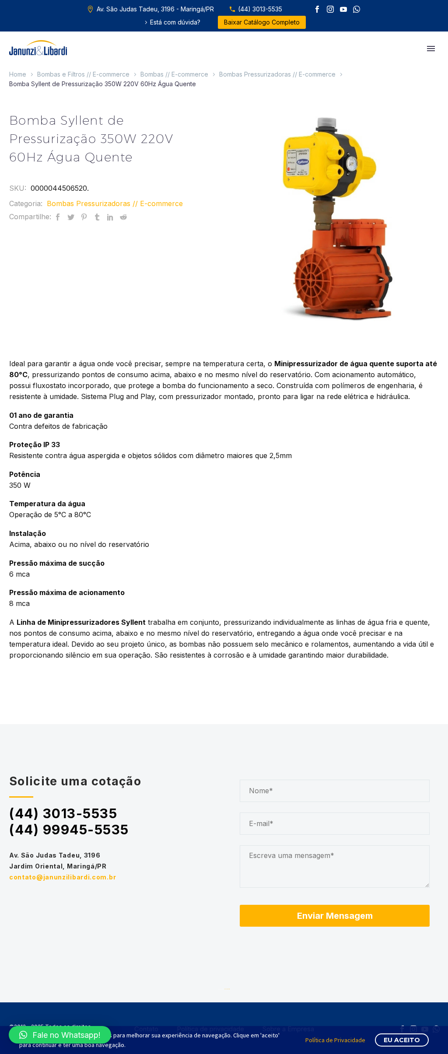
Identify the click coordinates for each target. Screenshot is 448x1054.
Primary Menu (431, 48)
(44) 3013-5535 (260, 9)
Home (17, 74)
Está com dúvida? (175, 22)
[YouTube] (343, 9)
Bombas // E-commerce (174, 74)
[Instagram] (330, 9)
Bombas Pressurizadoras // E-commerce (277, 74)
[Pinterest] (84, 216)
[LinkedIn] (110, 216)
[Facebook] (317, 9)
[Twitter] (70, 216)
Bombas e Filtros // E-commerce (83, 74)
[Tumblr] (97, 216)
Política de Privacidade (335, 1040)
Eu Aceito (402, 1040)
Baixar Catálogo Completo (262, 22)
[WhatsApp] (356, 9)
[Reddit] (123, 216)
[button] (60, 1034)
